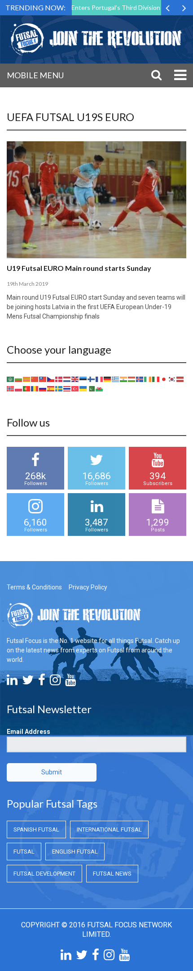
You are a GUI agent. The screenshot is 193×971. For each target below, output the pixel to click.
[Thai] (67, 387)
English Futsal (75, 851)
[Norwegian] (11, 387)
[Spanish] (51, 387)
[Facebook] (41, 682)
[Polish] (19, 387)
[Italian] (156, 378)
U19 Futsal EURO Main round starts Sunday (79, 268)
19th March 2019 (27, 283)
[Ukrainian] (83, 387)
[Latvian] (180, 378)
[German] (108, 378)
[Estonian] (83, 378)
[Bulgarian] (19, 378)
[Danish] (59, 378)
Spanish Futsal (36, 829)
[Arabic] (11, 378)
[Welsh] (100, 387)
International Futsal (109, 829)
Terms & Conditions (34, 587)
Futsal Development (44, 873)
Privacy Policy (88, 587)
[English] (75, 378)
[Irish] (148, 378)
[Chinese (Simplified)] (35, 378)
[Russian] (43, 387)
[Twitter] (28, 682)
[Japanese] (164, 378)
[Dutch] (67, 378)
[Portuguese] (27, 387)
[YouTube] (70, 682)
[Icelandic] (140, 378)
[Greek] (116, 378)
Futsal (24, 851)
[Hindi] (124, 378)
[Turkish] (75, 387)
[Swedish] (59, 387)
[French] (100, 378)
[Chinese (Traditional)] (43, 378)
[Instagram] (55, 682)
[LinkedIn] (12, 682)
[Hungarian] (132, 378)
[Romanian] (35, 387)
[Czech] (51, 378)
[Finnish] (92, 378)
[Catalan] (27, 378)
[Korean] (172, 378)
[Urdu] (92, 387)
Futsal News (112, 873)
